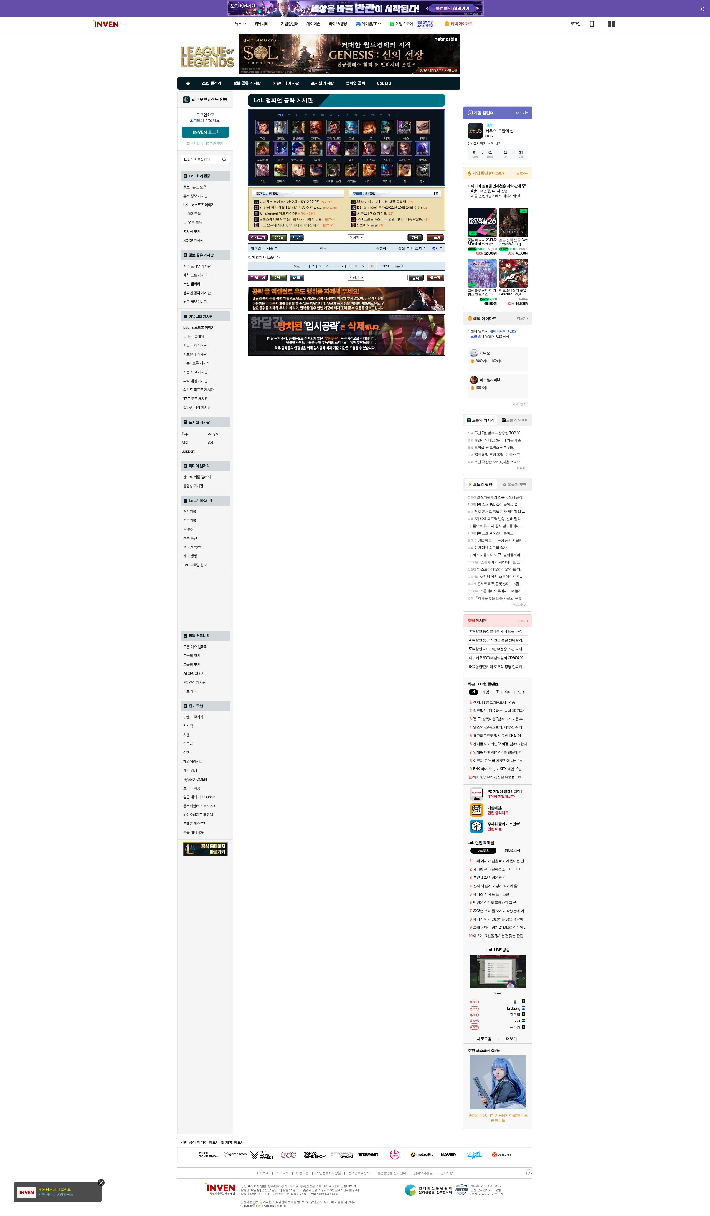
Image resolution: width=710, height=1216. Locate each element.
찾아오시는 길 (423, 1173)
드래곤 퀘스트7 (194, 823)
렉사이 (387, 181)
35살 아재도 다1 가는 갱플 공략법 (381, 202)
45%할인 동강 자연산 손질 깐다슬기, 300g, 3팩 (498, 640)
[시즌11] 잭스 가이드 (371, 213)
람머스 (280, 181)
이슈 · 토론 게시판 (196, 363)
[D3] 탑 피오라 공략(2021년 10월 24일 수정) (389, 208)
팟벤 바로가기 (193, 717)
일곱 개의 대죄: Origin (199, 797)
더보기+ (522, 112)
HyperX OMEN (195, 779)
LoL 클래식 (196, 336)
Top (185, 433)
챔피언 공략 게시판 (197, 293)
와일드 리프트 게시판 (198, 390)
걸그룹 (188, 744)
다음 (396, 266)
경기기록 (189, 511)
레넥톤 (351, 181)
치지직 (188, 726)
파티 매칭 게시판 (195, 381)
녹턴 (280, 159)
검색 (224, 159)
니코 (333, 159)
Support (188, 451)
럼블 (316, 181)
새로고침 (518, 404)
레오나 (369, 181)
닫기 (101, 1182)
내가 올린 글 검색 (297, 237)
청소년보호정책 (359, 1173)
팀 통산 (188, 529)
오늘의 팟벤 (191, 664)
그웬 (351, 138)
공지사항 (446, 1173)
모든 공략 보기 (258, 237)
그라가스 (315, 138)
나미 (387, 138)
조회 (418, 248)
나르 (369, 138)
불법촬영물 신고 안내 (391, 1173)
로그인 (575, 24)
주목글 (278, 237)
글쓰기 (435, 237)
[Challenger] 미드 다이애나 (279, 213)
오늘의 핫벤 (191, 656)
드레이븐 (404, 159)
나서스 (404, 138)
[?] (436, 194)
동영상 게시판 (193, 486)
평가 (435, 248)
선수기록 (189, 520)
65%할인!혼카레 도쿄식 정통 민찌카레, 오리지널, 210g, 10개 (498, 667)
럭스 (298, 181)
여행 (186, 752)
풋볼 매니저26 (193, 832)
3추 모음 (194, 214)
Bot (210, 442)
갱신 (401, 248)
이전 (297, 266)
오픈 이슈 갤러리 (195, 647)
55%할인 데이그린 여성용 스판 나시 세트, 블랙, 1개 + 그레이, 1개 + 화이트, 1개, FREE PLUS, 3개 (498, 649)
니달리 (316, 159)
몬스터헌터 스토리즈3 (199, 806)
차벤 (186, 735)
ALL (281, 115)
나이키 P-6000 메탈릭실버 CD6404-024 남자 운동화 (498, 658)
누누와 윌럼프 (299, 159)
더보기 (511, 1039)
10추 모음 (195, 222)
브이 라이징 (191, 788)
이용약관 (302, 1173)
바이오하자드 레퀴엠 (198, 815)
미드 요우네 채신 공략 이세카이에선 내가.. (290, 225)
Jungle (212, 433)
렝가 (422, 181)
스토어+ (522, 173)
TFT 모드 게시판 (195, 398)
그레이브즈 (334, 138)
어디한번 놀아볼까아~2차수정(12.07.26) (289, 202)
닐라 (351, 159)
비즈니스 (282, 1173)
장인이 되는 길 (367, 225)
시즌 (270, 248)
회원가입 (193, 144)
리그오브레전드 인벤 (210, 99)
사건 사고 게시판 (195, 372)
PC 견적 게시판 (194, 682)
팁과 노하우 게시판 (197, 266)
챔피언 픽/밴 (192, 547)
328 (386, 266)
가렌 (262, 138)
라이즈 (422, 159)
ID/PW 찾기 (214, 144)
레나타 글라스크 (336, 181)
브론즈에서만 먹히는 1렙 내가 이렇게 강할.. (291, 219)
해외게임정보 (192, 761)
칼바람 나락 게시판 (197, 407)
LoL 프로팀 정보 (195, 565)
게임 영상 (190, 770)
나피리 (422, 138)
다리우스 (369, 159)
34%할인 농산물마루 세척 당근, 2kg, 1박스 (498, 631)
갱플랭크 (298, 138)
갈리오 (280, 138)
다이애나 (386, 159)
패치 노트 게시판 (195, 275)
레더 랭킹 (190, 556)
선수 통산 (190, 538)
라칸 (262, 181)
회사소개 (262, 1173)
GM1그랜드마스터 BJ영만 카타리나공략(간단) (390, 219)
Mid (184, 442)
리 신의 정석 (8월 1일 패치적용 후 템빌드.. (290, 208)
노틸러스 (262, 159)
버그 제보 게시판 (195, 302)
